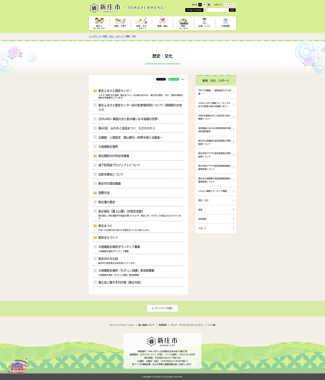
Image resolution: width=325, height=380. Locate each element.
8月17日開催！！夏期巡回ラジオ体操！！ (214, 92)
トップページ (95, 36)
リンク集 (211, 325)
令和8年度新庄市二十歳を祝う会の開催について (214, 117)
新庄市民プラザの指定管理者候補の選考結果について (214, 167)
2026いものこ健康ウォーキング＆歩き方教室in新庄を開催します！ (214, 104)
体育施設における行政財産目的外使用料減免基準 (214, 129)
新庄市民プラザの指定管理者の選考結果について (214, 155)
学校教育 (202, 219)
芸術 (200, 210)
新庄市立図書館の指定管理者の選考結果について (214, 142)
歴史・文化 (203, 200)
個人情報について (146, 325)
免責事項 (163, 325)
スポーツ (202, 228)
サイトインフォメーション (122, 325)
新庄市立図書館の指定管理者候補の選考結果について (214, 180)
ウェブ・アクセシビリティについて (187, 325)
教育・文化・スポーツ (113, 36)
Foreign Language (194, 10)
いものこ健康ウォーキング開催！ (213, 191)
